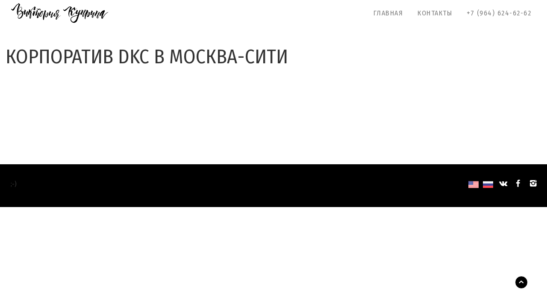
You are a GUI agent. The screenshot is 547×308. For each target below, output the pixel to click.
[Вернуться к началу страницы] (521, 282)
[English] (473, 185)
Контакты (435, 13)
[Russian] (488, 185)
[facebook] (518, 183)
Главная (388, 13)
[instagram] (533, 183)
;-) (14, 183)
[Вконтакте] (502, 183)
